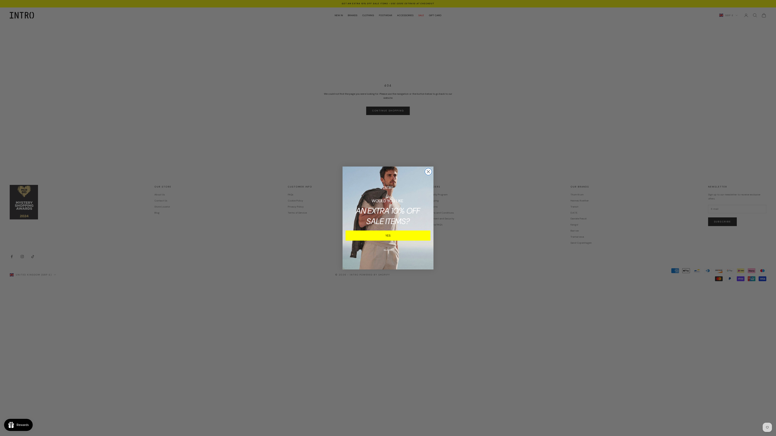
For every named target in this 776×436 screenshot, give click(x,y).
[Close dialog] (428, 171)
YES (388, 235)
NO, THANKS (388, 250)
